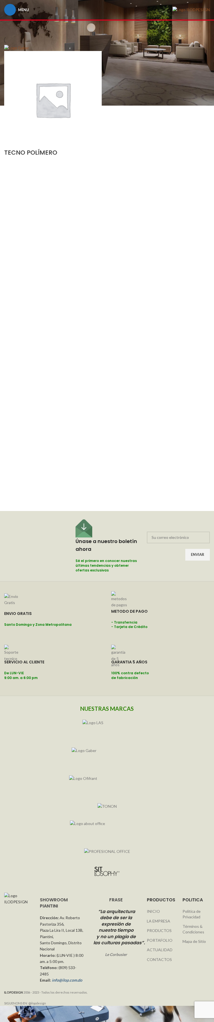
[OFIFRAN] (107, 784)
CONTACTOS (159, 959)
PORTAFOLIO (159, 940)
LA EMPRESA (158, 921)
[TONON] (107, 806)
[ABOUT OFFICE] (107, 829)
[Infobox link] (53, 618)
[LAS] (107, 728)
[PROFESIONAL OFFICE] (107, 851)
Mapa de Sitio (194, 941)
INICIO (153, 911)
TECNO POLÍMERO (30, 152)
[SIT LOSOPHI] (107, 871)
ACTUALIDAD (159, 949)
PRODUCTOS (159, 930)
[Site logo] (191, 9)
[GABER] (107, 756)
